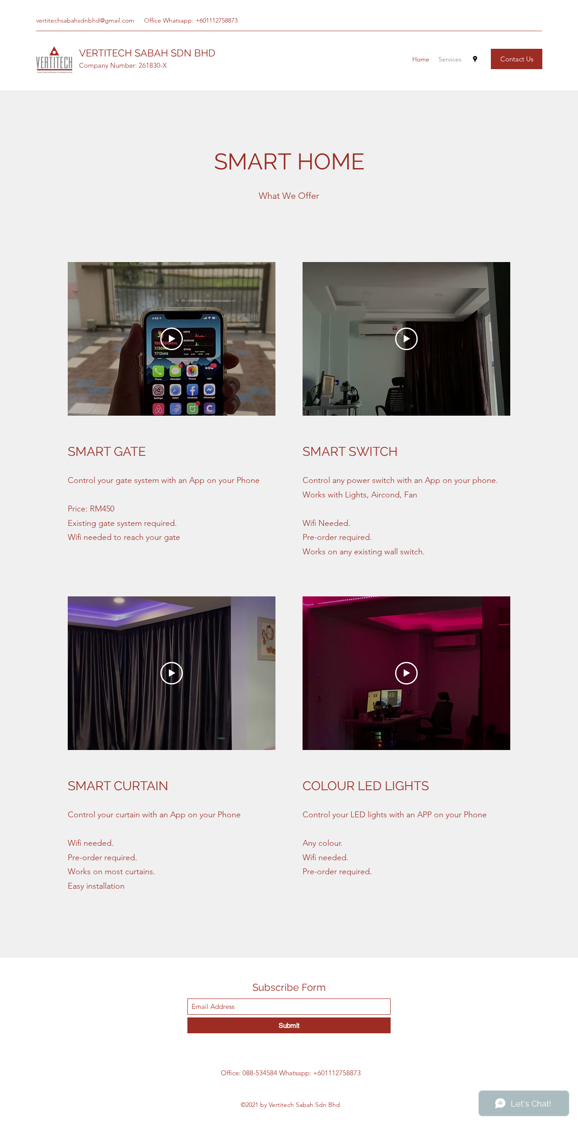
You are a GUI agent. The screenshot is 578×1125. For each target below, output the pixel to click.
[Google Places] (475, 59)
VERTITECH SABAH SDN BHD (147, 53)
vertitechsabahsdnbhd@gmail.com (85, 20)
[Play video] (171, 339)
